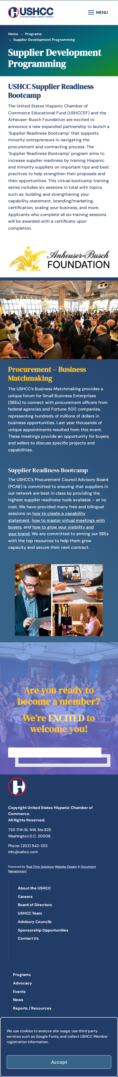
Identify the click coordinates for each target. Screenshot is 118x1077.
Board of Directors (35, 904)
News (18, 999)
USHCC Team (30, 913)
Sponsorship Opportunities (43, 930)
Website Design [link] (66, 867)
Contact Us (28, 938)
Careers (25, 896)
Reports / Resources (32, 1008)
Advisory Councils (35, 921)
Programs (22, 974)
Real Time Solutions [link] (40, 867)
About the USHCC (34, 888)
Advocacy (22, 983)
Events (19, 991)
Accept (59, 1062)
